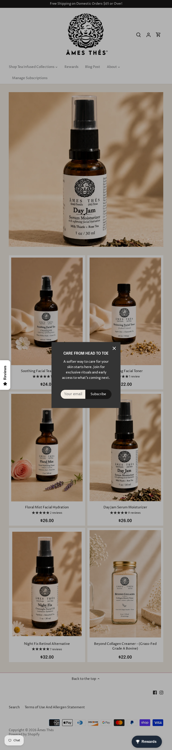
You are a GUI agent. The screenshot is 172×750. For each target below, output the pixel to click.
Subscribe (98, 394)
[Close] (114, 348)
